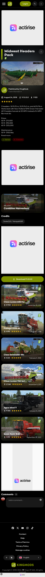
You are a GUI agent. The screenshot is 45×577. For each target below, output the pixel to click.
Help (22, 538)
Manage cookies (23, 550)
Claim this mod (14, 91)
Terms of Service (22, 542)
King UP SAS (29, 570)
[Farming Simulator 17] (5, 58)
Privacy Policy (22, 546)
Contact (22, 534)
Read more (5, 135)
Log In (25, 4)
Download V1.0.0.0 (24, 279)
